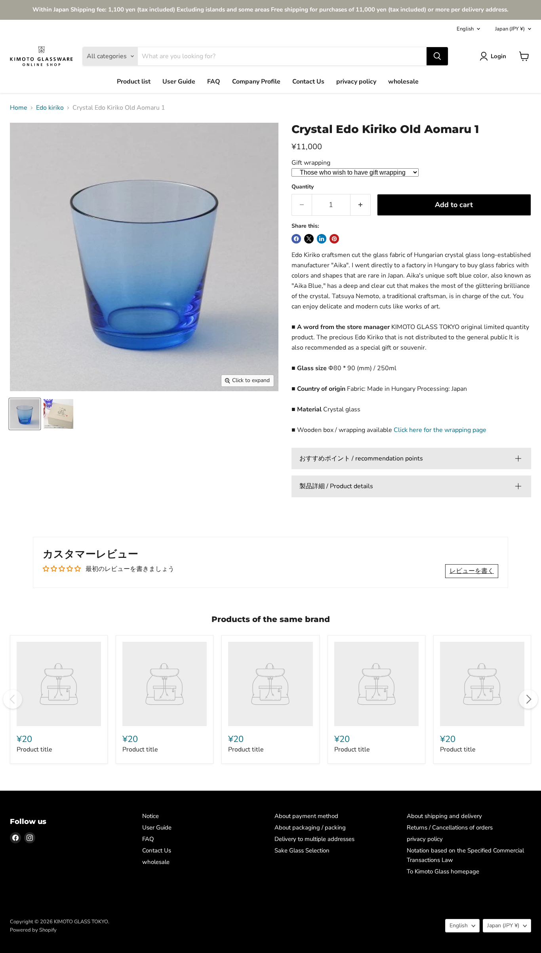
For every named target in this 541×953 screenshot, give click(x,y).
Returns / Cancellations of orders (450, 827)
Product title (34, 749)
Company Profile (256, 81)
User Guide (178, 81)
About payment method (306, 816)
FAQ (213, 81)
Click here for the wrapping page (440, 430)
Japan (510, 28)
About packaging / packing (310, 827)
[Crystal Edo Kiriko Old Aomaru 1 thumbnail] (58, 414)
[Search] (437, 56)
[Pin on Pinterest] (334, 238)
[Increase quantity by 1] (361, 205)
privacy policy (356, 81)
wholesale (403, 81)
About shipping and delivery (444, 816)
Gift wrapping (310, 162)
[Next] (528, 699)
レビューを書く (472, 571)
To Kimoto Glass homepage (443, 871)
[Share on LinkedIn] (321, 238)
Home (18, 107)
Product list (133, 81)
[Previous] (12, 699)
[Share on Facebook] (296, 238)
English (465, 28)
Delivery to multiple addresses (314, 839)
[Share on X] (309, 238)
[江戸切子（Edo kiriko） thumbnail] (24, 414)
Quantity (302, 187)
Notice (150, 816)
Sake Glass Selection (302, 850)
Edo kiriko (50, 107)
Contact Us (308, 81)
